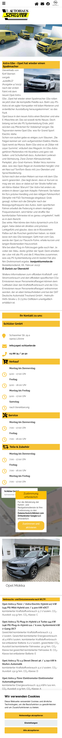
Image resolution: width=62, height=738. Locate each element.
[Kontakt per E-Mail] (42, 3)
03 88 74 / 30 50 (18, 353)
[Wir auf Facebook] (48, 3)
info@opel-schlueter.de (22, 345)
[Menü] (3, 3)
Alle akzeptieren (31, 730)
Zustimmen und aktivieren (31, 525)
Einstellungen (31, 723)
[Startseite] (36, 3)
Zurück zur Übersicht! (16, 268)
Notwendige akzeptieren (31, 715)
